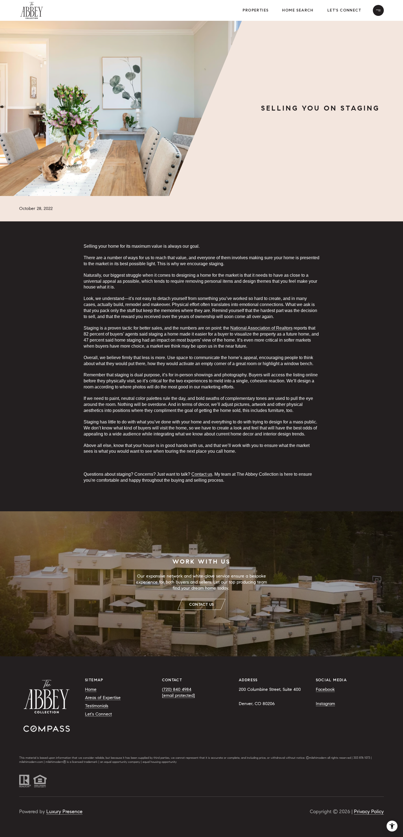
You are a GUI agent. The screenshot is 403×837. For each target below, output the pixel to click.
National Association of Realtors (261, 328)
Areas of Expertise (103, 697)
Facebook (325, 689)
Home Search (297, 10)
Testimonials (96, 705)
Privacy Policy (369, 812)
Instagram (325, 703)
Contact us (201, 474)
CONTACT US (201, 604)
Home (91, 689)
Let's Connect (344, 10)
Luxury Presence (64, 812)
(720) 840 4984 (176, 689)
